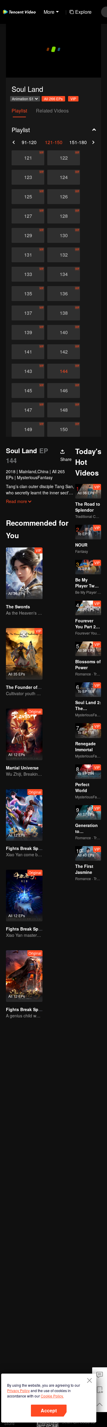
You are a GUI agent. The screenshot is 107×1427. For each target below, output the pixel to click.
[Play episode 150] (63, 429)
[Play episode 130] (63, 235)
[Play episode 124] (63, 177)
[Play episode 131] (28, 254)
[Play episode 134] (63, 274)
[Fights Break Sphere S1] (24, 976)
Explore (83, 11)
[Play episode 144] (63, 371)
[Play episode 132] (63, 254)
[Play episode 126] (63, 196)
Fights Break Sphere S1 (30, 1009)
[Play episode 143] (28, 371)
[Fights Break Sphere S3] (24, 895)
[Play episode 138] (63, 313)
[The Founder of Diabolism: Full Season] (24, 654)
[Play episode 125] (28, 196)
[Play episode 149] (28, 429)
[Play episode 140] (63, 332)
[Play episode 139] (28, 332)
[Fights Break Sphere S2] (24, 815)
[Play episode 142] (63, 351)
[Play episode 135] (28, 293)
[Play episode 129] (28, 235)
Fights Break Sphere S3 (30, 929)
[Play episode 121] (28, 157)
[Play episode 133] (28, 274)
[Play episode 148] (63, 409)
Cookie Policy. (52, 1395)
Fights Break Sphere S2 (30, 848)
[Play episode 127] (28, 216)
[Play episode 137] (28, 313)
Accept (49, 1410)
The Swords (18, 607)
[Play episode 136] (63, 293)
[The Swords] (24, 573)
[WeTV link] (19, 12)
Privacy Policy (18, 1390)
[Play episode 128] (63, 216)
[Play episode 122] (63, 157)
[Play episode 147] (28, 409)
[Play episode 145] (28, 390)
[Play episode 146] (63, 390)
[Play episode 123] (28, 177)
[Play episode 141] (28, 351)
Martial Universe (22, 768)
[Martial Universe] (24, 734)
